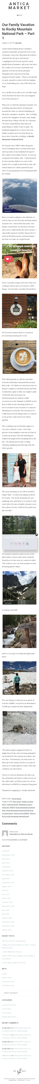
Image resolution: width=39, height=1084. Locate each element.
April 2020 (6, 867)
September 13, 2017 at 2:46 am (21, 834)
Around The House (9, 1005)
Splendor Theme (21, 1078)
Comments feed (8, 981)
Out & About (16, 799)
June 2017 (5, 894)
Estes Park (17, 802)
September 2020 (8, 855)
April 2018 (6, 879)
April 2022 (6, 851)
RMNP (12, 807)
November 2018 (8, 875)
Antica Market (19, 6)
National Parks (12, 804)
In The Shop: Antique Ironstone (14, 963)
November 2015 (8, 922)
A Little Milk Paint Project (12, 952)
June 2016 (5, 910)
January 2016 (7, 918)
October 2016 (7, 902)
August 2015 (6, 930)
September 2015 (8, 926)
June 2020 (6, 859)
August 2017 (6, 886)
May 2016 (5, 914)
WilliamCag (6, 1055)
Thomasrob (6, 1035)
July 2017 (5, 890)
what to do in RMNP (21, 813)
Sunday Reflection (9, 1017)
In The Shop (6, 1009)
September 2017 (8, 882)
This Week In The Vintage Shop (14, 941)
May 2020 (5, 863)
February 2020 (7, 871)
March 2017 (6, 898)
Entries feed (6, 978)
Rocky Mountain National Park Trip (19, 810)
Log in (4, 974)
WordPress (21, 1080)
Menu (20, 15)
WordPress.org (8, 985)
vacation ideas (7, 813)
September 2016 (8, 906)
